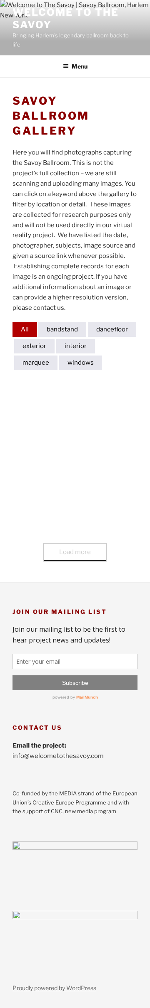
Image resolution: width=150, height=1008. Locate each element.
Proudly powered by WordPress (54, 987)
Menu (80, 66)
